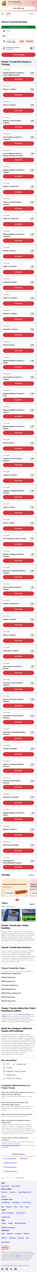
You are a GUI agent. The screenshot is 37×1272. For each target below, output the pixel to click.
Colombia (21, 1238)
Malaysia (26, 1233)
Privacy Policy (20, 1213)
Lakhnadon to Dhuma (10, 329)
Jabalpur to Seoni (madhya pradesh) (12, 460)
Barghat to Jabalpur (10, 313)
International (5, 1242)
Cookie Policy (5, 1217)
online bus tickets (24, 1014)
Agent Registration (25, 1192)
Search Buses (20, 55)
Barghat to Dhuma (9, 251)
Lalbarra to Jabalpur (10, 298)
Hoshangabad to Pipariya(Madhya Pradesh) (12, 862)
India (2, 1233)
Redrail (10, 1223)
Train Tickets (15, 1186)
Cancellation (16, 1202)
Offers (16, 1206)
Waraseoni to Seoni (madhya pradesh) (13, 684)
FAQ (2, 1206)
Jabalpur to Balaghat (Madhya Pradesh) (13, 492)
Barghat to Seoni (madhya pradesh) (12, 122)
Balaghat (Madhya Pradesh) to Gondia (13, 814)
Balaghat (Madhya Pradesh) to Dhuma (13, 362)
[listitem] (5, 881)
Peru (27, 1238)
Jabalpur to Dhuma (9, 619)
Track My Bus (5, 1202)
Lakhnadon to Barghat (10, 797)
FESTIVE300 (10, 893)
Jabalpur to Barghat (10, 748)
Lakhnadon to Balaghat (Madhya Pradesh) (14, 733)
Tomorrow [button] (29, 41)
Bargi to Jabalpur (9, 523)
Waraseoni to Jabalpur (11, 845)
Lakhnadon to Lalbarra (11, 651)
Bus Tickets (5, 1186)
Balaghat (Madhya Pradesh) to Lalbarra (13, 411)
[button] (33, 3)
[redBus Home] (8, 14)
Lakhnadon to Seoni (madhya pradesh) (13, 717)
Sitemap (8, 1206)
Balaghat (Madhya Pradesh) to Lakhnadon (13, 235)
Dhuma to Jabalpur (9, 89)
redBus (3, 1016)
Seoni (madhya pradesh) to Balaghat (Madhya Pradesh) (13, 155)
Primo (27, 1206)
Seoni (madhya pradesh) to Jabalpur (12, 378)
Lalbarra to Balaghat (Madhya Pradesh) (13, 765)
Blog (21, 1206)
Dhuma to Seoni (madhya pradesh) (11, 782)
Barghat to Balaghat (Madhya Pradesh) (13, 555)
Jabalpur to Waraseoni (11, 603)
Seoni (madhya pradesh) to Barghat (12, 667)
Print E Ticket (26, 1202)
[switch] (32, 48)
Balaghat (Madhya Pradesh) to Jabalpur (13, 171)
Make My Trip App (20, 1223)
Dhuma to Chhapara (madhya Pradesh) (13, 700)
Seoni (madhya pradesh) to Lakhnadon (12, 138)
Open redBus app (18, 8)
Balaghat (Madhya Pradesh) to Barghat (13, 427)
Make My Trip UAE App (8, 1227)
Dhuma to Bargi (8, 443)
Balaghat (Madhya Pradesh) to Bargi (13, 395)
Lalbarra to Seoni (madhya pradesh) (12, 203)
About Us (4, 1192)
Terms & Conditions (7, 1213)
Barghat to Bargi (8, 345)
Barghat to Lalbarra (10, 829)
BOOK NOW (18, 79)
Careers (4, 1196)
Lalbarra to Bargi (9, 507)
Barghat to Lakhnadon (10, 186)
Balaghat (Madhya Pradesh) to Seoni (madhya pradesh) (13, 74)
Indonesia (10, 1233)
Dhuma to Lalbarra (9, 635)
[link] (14, 888)
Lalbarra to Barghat (10, 266)
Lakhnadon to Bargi (10, 282)
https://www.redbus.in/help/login (10, 1145)
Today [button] (22, 41)
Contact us (13, 1192)
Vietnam (4, 1238)
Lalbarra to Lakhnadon (11, 218)
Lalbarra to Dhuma (9, 105)
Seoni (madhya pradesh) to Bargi (14, 538)
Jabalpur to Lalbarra (10, 475)
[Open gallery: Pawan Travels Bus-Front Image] (11, 915)
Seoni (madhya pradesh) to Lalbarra (12, 588)
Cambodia (12, 1238)
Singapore (18, 1233)
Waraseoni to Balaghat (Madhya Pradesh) (14, 572)
